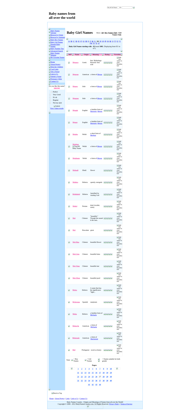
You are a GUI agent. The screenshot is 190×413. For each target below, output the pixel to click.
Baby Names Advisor (55, 32)
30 (111, 377)
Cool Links (54, 69)
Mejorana (76, 302)
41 (89, 385)
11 (78, 373)
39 (107, 381)
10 (111, 369)
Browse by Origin (57, 35)
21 (78, 377)
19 (107, 373)
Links (68, 398)
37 (100, 381)
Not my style (57, 103)
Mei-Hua (76, 242)
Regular (55, 100)
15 (93, 373)
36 (96, 381)
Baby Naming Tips (57, 49)
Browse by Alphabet (58, 37)
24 (89, 377)
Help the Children (57, 67)
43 (96, 385)
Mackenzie (94, 339)
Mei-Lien (76, 254)
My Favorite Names (57, 57)
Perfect (55, 92)
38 (103, 381)
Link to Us (54, 74)
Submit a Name (56, 76)
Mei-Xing (76, 266)
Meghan (93, 135)
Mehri (75, 206)
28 (103, 377)
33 (85, 381)
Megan (99, 74)
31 (78, 381)
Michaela (93, 315)
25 (93, 377)
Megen (75, 86)
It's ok (55, 97)
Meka (75, 314)
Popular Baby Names (55, 45)
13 (85, 373)
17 (100, 373)
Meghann (76, 158)
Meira (74, 290)
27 (100, 377)
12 (82, 373)
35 (93, 381)
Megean (76, 74)
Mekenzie (75, 338)
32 (82, 381)
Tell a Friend (55, 72)
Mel (73, 350)
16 (96, 373)
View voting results (57, 108)
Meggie (75, 110)
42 (93, 385)
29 (107, 377)
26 (96, 377)
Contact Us (54, 81)
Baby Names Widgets (55, 54)
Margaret (93, 111)
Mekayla (75, 326)
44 (100, 385)
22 (82, 377)
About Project (55, 64)
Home (53, 62)
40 (111, 381)
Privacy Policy (114, 404)
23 (85, 377)
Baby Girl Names (57, 42)
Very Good (57, 95)
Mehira (75, 182)
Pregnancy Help (56, 79)
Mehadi (75, 170)
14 (89, 373)
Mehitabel (76, 194)
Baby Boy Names (57, 40)
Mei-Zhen (76, 278)
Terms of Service (126, 404)
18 (103, 373)
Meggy (75, 122)
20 (111, 373)
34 (89, 381)
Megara (75, 62)
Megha (75, 134)
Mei (74, 218)
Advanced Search (57, 51)
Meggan (76, 98)
